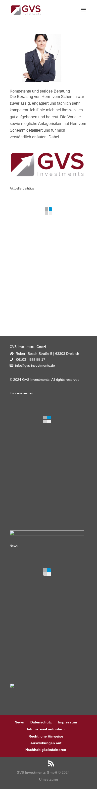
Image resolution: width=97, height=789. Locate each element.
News (19, 722)
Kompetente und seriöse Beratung (40, 91)
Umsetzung (48, 779)
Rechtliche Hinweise (46, 736)
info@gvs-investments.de (35, 365)
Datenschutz (41, 722)
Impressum (67, 722)
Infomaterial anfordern (46, 729)
